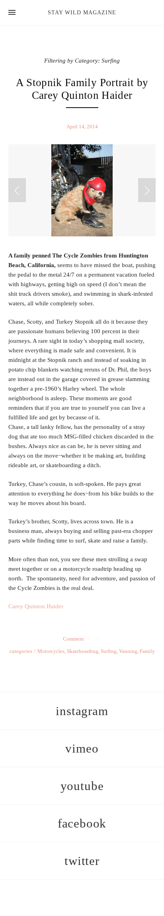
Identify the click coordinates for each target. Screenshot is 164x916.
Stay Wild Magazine (82, 13)
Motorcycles (50, 651)
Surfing (109, 651)
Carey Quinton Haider (35, 606)
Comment (73, 639)
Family (147, 651)
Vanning (128, 651)
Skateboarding (82, 651)
